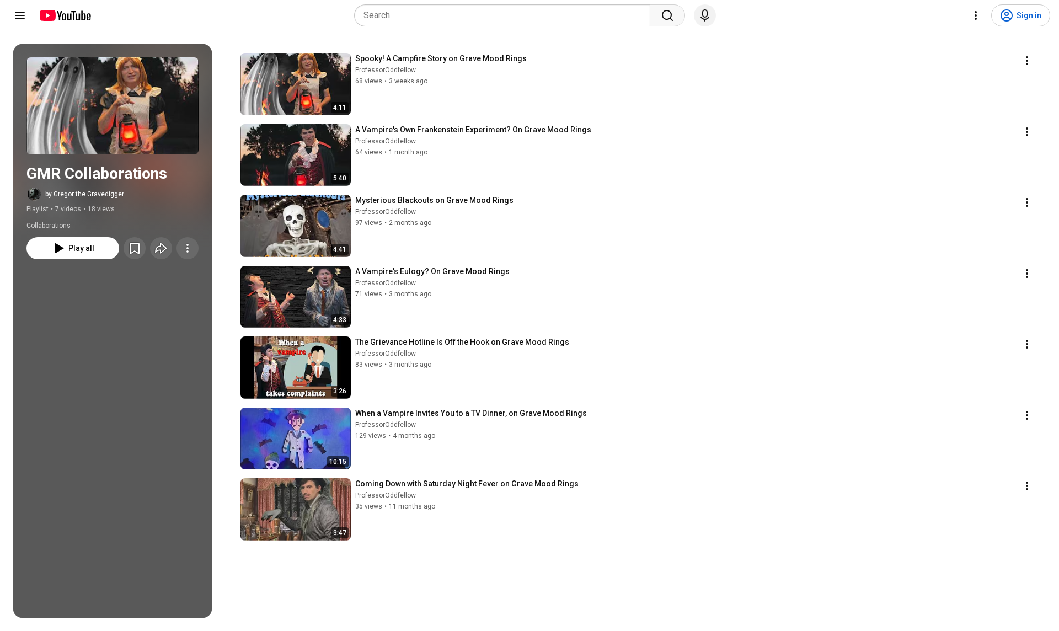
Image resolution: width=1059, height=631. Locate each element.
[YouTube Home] (65, 15)
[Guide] (19, 15)
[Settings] (975, 15)
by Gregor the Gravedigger (84, 194)
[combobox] (505, 15)
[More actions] (187, 248)
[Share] (161, 248)
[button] (112, 105)
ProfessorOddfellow (385, 70)
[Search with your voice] (705, 15)
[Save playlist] (135, 248)
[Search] (667, 15)
